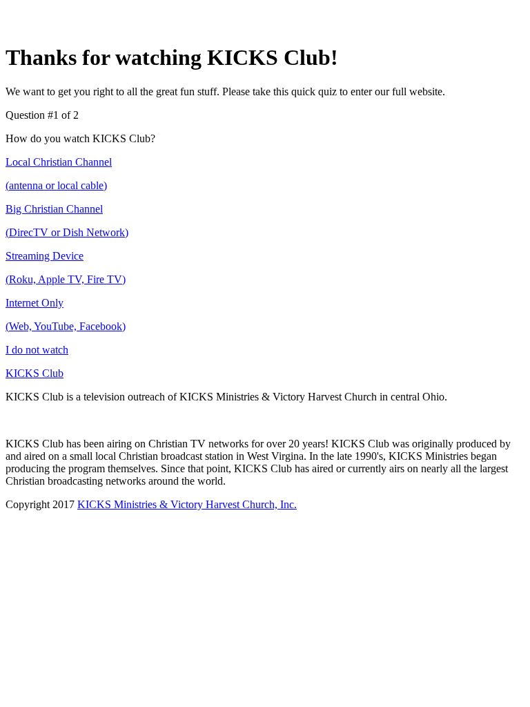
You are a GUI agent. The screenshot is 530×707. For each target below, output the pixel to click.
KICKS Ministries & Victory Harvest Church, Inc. (187, 504)
